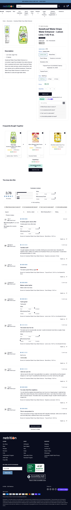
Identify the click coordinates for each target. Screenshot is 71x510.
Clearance (61, 11)
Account (46, 446)
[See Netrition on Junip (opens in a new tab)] (38, 429)
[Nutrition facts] (42, 43)
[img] (7, 29)
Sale (25, 453)
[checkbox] (14, 215)
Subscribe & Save (28, 455)
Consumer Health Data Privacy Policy (52, 456)
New (14, 11)
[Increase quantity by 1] (54, 88)
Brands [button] (2, 11)
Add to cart (45, 94)
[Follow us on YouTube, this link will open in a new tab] (56, 489)
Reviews (5, 451)
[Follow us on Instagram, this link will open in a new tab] (50, 489)
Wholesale (47, 453)
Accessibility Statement (21, 496)
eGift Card (5, 457)
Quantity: (41, 89)
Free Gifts (5, 460)
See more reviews (35, 426)
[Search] (59, 6)
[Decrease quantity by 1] (46, 88)
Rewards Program (28, 457)
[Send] (64, 103)
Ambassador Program (8, 455)
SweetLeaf (41, 40)
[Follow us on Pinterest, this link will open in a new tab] (53, 489)
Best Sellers (26, 446)
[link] (43, 49)
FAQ (4, 453)
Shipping (46, 444)
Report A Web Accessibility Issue (37, 480)
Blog (4, 446)
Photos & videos (10, 215)
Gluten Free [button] (32, 12)
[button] (64, 6)
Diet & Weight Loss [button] (26, 13)
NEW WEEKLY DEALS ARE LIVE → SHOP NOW (33, 1)
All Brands (26, 444)
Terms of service (12, 496)
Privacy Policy (5, 496)
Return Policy (47, 451)
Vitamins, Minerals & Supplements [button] (52, 13)
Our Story (5, 444)
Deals (25, 451)
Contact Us (47, 448)
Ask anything (36, 202)
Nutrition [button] (38, 11)
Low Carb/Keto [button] (19, 12)
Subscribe (7, 472)
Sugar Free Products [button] (44, 13)
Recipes (5, 448)
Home (4, 21)
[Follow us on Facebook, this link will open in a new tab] (48, 489)
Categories (8, 11)
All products (9, 21)
